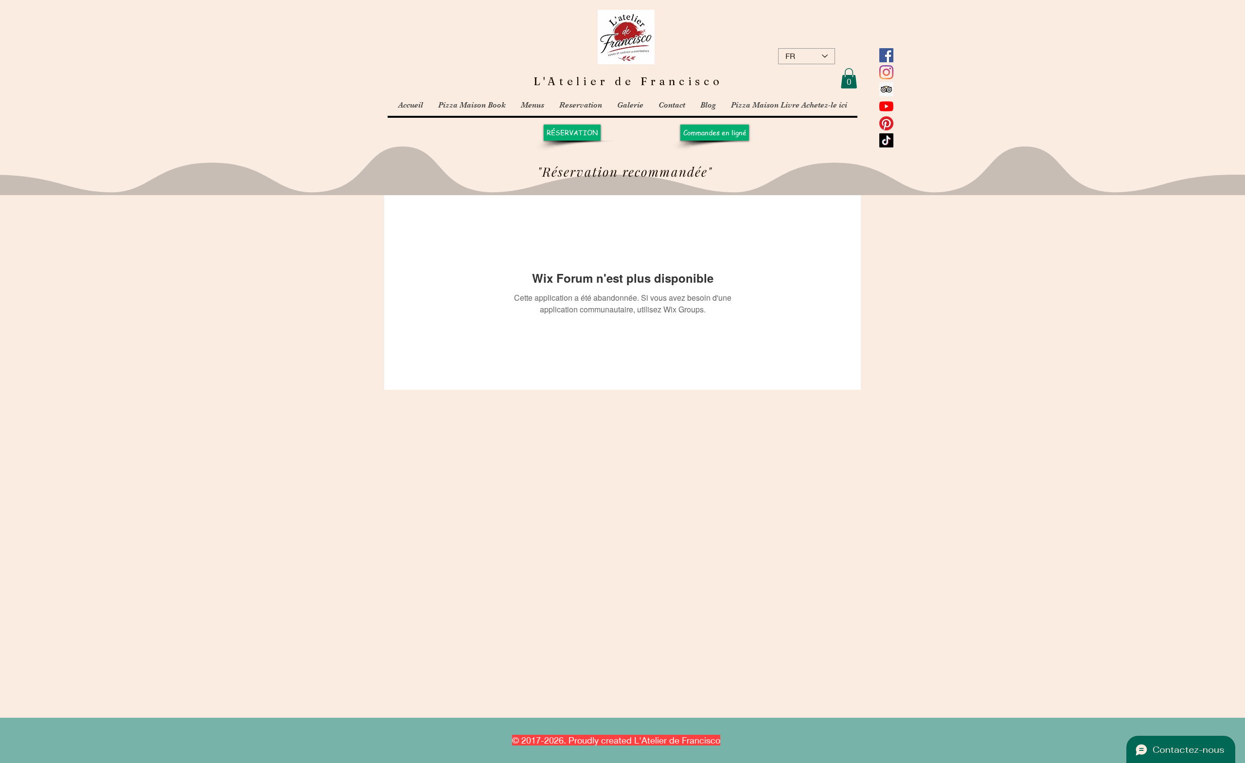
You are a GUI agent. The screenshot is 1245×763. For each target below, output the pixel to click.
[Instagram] (886, 72)
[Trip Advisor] (886, 89)
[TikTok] (886, 140)
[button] (848, 78)
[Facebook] (886, 55)
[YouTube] (886, 106)
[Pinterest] (886, 123)
